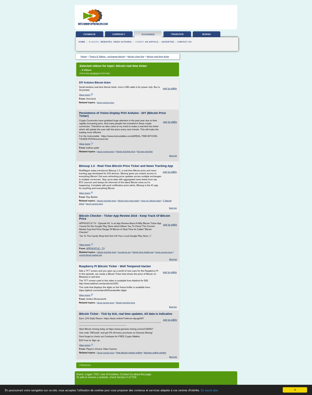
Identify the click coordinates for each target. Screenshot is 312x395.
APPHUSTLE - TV (95, 248)
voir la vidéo (170, 88)
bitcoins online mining (155, 352)
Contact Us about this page (135, 374)
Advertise (168, 42)
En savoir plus (209, 390)
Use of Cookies (109, 374)
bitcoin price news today (128, 201)
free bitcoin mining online (129, 352)
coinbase (89, 34)
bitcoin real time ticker (105, 103)
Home (82, 42)
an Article (151, 42)
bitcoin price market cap (143, 252)
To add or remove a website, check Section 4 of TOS (106, 377)
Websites (106, 42)
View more (85, 95)
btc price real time (145, 151)
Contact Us (184, 42)
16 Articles (94, 73)
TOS (96, 374)
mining (206, 34)
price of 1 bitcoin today (151, 201)
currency (118, 34)
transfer (177, 34)
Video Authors (122, 42)
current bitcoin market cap (90, 255)
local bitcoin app (124, 252)
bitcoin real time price (125, 151)
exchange (148, 34)
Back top (173, 156)
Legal (88, 374)
